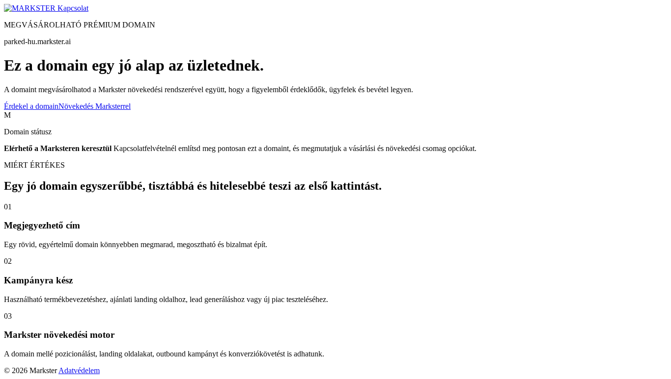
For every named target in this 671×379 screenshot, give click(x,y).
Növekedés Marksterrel (94, 106)
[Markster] (30, 8)
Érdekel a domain (31, 106)
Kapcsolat (72, 8)
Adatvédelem (79, 370)
